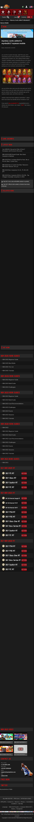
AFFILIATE (3, 802)
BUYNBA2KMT (18, 817)
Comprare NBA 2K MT (26, 807)
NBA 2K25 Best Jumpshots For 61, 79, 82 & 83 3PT (15, 171)
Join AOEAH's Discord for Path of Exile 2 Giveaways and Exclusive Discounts (13, 150)
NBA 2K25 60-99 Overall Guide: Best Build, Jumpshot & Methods (14, 155)
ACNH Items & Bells (26, 798)
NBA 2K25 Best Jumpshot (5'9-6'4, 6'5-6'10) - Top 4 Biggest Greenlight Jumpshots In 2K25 (15, 176)
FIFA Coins (16, 798)
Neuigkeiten (19, 808)
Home (2, 20)
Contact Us (10, 802)
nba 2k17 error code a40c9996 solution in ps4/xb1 (16, 181)
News (6, 20)
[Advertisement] (17, 122)
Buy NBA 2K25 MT (7, 798)
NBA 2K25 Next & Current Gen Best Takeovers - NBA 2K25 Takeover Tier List (15, 165)
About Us (17, 802)
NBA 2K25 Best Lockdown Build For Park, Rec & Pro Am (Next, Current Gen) (15, 160)
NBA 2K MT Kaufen (14, 807)
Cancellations (29, 802)
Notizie (13, 808)
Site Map (20, 803)
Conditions (14, 803)
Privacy (23, 802)
